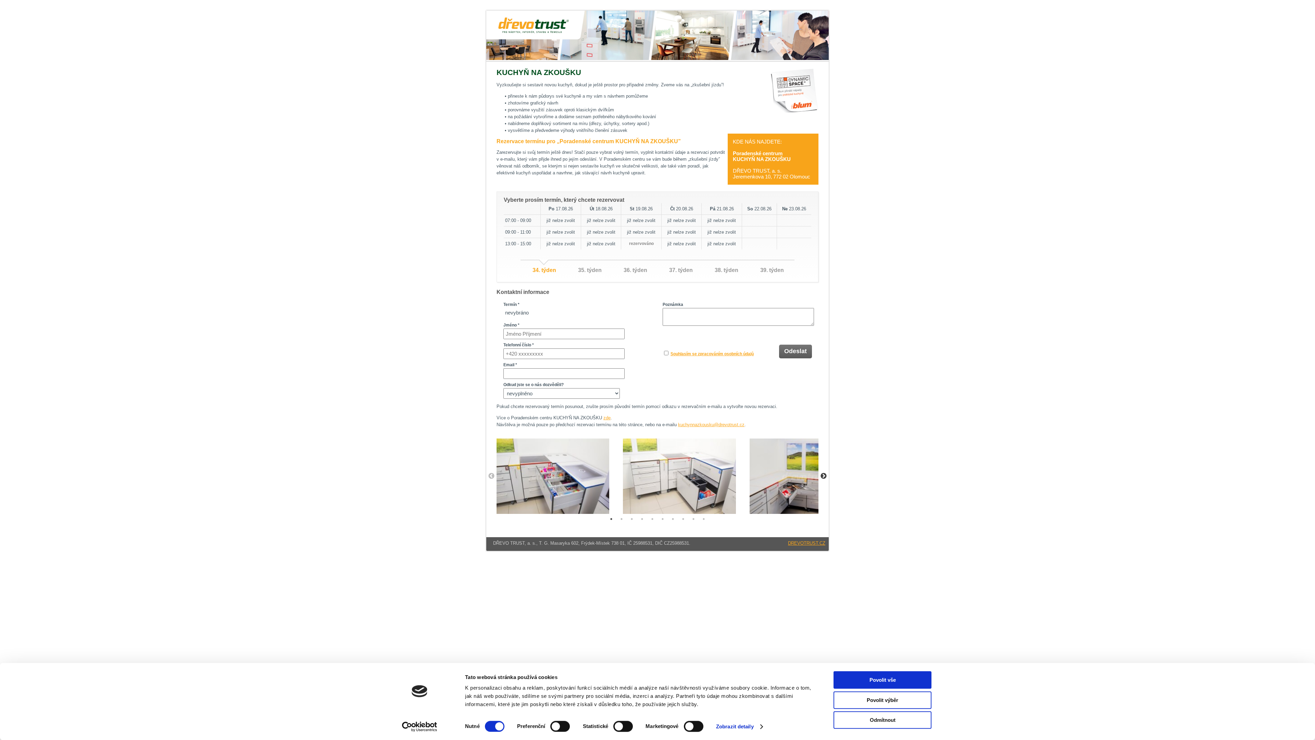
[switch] (560, 726)
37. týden (681, 270)
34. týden (544, 270)
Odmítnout (883, 720)
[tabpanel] (553, 476)
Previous (491, 476)
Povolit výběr (882, 700)
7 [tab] (672, 519)
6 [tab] (662, 519)
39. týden (772, 270)
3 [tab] (631, 519)
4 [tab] (642, 519)
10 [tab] (703, 519)
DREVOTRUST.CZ (806, 543)
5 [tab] (652, 519)
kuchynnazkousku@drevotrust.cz (711, 424)
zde (607, 417)
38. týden (726, 270)
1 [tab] (611, 519)
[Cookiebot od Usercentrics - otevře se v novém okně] (420, 727)
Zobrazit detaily (735, 726)
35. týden (590, 270)
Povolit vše (882, 680)
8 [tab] (683, 519)
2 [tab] (621, 519)
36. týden (635, 270)
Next (823, 476)
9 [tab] (693, 519)
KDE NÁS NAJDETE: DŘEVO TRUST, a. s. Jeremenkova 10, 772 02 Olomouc (771, 159)
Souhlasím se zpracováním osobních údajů (712, 354)
